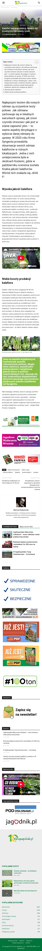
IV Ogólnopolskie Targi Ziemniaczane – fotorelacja (19, 750)
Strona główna (5, 7)
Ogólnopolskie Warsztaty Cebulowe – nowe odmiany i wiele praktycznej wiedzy (26, 534)
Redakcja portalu (13, 941)
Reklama (21, 941)
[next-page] (6, 562)
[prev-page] (3, 562)
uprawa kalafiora (26, 472)
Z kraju (35, 25)
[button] (3, 3)
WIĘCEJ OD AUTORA (26, 527)
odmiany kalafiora (8, 472)
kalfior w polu (25, 470)
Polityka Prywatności (18, 943)
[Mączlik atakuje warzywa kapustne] (7, 893)
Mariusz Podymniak (10, 34)
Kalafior (16, 25)
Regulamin (29, 941)
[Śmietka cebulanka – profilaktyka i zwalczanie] (7, 873)
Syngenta (17, 472)
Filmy (11, 25)
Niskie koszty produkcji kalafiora (15, 92)
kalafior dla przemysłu (14, 470)
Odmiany (29, 25)
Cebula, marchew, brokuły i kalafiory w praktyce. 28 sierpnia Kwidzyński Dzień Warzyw (19, 757)
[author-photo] (21, 507)
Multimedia (22, 25)
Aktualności (14, 7)
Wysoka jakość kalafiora (13, 89)
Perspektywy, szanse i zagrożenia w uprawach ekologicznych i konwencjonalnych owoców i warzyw (30, 485)
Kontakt (28, 943)
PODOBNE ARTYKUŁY (10, 527)
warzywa (35, 472)
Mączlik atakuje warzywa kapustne (25, 891)
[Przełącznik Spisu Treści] (35, 62)
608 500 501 (21, 948)
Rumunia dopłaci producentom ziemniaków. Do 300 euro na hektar (25, 544)
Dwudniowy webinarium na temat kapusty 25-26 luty (11, 482)
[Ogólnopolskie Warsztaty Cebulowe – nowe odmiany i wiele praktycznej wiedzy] (7, 534)
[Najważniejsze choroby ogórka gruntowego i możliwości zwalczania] (7, 883)
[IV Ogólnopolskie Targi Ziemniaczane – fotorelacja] (7, 554)
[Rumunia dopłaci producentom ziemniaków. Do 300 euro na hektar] (7, 544)
